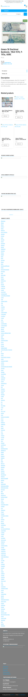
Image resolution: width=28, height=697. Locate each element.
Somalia (2, 547)
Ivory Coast (3, 411)
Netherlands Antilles (5, 486)
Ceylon (2, 297)
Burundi (2, 284)
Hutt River (3, 394)
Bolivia (2, 267)
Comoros (3, 309)
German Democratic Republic (6, 366)
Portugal (2, 514)
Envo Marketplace (22, 695)
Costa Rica (3, 316)
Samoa (2, 527)
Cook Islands (3, 314)
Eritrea (2, 342)
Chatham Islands (4, 301)
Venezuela (3, 609)
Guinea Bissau (3, 383)
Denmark (2, 327)
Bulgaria (2, 279)
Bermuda (2, 260)
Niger (2, 491)
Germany (2, 368)
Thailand (2, 579)
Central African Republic (5, 295)
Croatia (2, 318)
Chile (2, 303)
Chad (2, 299)
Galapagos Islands (4, 361)
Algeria (2, 225)
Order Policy (5, 670)
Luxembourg (3, 445)
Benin (2, 258)
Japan (2, 415)
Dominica (2, 331)
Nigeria (2, 493)
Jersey (2, 419)
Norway (2, 499)
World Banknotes (8, 62)
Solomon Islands (4, 545)
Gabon (2, 359)
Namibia (2, 480)
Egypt (2, 337)
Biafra (2, 264)
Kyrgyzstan (3, 430)
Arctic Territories (4, 232)
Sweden (2, 568)
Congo (2, 310)
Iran (1, 402)
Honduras (3, 389)
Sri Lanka (2, 560)
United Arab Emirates (5, 599)
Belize (2, 256)
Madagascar (3, 450)
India (2, 398)
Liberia (2, 439)
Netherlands (3, 484)
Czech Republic (4, 323)
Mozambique (3, 475)
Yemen (2, 616)
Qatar (2, 517)
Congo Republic (4, 312)
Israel (2, 407)
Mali (2, 460)
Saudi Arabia (3, 530)
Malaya (2, 454)
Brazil (2, 273)
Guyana (2, 385)
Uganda (2, 596)
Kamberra (3, 422)
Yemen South (3, 618)
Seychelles (3, 538)
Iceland (2, 396)
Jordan (2, 420)
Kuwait (2, 428)
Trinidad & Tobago (4, 588)
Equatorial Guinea (4, 340)
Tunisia (2, 590)
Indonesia (3, 400)
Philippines (3, 510)
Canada (2, 290)
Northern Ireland (4, 497)
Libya (2, 441)
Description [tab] (4, 71)
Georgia (2, 364)
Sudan (2, 562)
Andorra (2, 226)
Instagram (11, 17)
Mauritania (3, 465)
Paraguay (2, 506)
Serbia (2, 536)
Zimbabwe (3, 626)
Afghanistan (3, 221)
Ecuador (2, 335)
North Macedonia (4, 448)
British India (3, 275)
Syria (2, 570)
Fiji (1, 351)
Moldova (2, 471)
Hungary (2, 392)
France (2, 355)
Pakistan (2, 503)
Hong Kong (3, 391)
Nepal (2, 482)
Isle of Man (3, 405)
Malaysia (2, 456)
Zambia (2, 624)
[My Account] (22, 6)
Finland (2, 353)
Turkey (2, 592)
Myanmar (3, 476)
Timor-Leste (3, 581)
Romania (2, 519)
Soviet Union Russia (4, 557)
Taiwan (2, 571)
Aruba (2, 238)
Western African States (5, 614)
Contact (18, 17)
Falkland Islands (4, 348)
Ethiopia (2, 346)
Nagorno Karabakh (4, 478)
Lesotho (2, 437)
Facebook (13, 17)
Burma (2, 282)
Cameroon (3, 288)
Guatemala (3, 378)
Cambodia (3, 286)
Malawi (2, 452)
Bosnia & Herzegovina (5, 269)
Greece (9, 63)
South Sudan (3, 555)
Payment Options (6, 672)
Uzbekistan (3, 605)
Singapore (3, 542)
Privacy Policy (5, 668)
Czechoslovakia (4, 325)
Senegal (2, 534)
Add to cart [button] (5, 116)
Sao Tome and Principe (5, 529)
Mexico (2, 469)
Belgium (2, 254)
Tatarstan (3, 577)
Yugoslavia (3, 620)
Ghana (2, 370)
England (2, 338)
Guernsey (3, 379)
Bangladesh (3, 249)
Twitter (15, 17)
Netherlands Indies (4, 488)
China (2, 305)
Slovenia (2, 543)
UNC (11, 63)
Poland (2, 512)
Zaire (2, 622)
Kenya (2, 426)
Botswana (3, 271)
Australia (2, 240)
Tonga (2, 585)
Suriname (3, 564)
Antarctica (3, 230)
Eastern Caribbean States (6, 333)
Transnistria (3, 586)
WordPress (12, 695)
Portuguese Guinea (4, 516)
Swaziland (3, 566)
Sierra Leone (3, 540)
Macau (2, 447)
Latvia (2, 433)
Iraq (1, 404)
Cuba (2, 320)
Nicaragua (3, 489)
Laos (2, 432)
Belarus (2, 253)
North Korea (3, 495)
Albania (2, 223)
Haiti (2, 387)
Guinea (2, 381)
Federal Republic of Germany (6, 350)
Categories (6, 10)
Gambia (2, 363)
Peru (2, 508)
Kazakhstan (3, 424)
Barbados (3, 251)
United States (3, 601)
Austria (2, 241)
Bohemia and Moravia (5, 266)
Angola (2, 228)
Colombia (3, 307)
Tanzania (2, 575)
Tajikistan (2, 573)
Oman (2, 501)
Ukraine (2, 598)
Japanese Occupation (5, 417)
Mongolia (2, 473)
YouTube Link (11, 214)
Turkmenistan (3, 594)
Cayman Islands (4, 294)
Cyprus (2, 322)
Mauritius (3, 467)
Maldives (2, 458)
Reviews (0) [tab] (4, 73)
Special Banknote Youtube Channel (8, 17)
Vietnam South (3, 613)
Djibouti (2, 329)
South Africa (3, 551)
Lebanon (2, 435)
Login (21, 2)
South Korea (3, 553)
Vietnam (2, 611)
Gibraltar (2, 372)
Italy (1, 409)
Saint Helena (3, 525)
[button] (25, 22)
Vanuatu (2, 607)
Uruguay (2, 603)
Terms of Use (5, 666)
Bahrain (2, 247)
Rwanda (2, 523)
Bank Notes (5, 63)
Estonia (2, 344)
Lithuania (2, 443)
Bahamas (2, 245)
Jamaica (2, 413)
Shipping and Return (7, 674)
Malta (2, 461)
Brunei (2, 277)
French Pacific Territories (5, 357)
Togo (2, 583)
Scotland (2, 532)
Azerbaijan (3, 243)
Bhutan (2, 262)
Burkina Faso (3, 281)
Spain (2, 558)
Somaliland (3, 549)
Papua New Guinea (4, 504)
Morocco (2, 463)
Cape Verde (3, 292)
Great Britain (3, 374)
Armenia (2, 236)
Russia (2, 521)
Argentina (2, 234)
